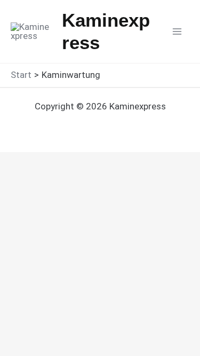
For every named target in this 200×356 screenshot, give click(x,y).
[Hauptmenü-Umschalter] (177, 31)
